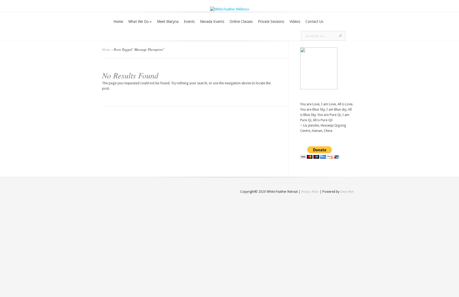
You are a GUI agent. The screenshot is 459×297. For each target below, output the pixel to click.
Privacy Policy (310, 191)
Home (118, 21)
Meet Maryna (167, 21)
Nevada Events (212, 21)
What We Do (140, 21)
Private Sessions (271, 21)
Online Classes (241, 21)
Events (189, 21)
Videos (295, 21)
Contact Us (314, 21)
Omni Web (347, 191)
